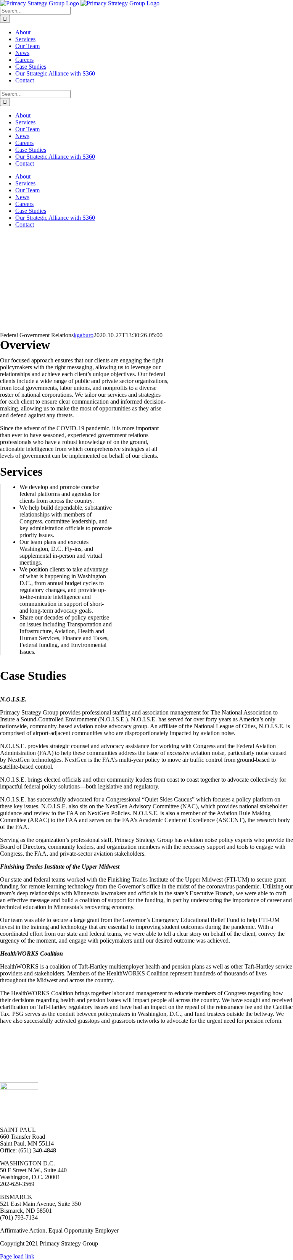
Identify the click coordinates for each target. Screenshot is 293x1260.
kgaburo (83, 335)
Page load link (17, 1256)
